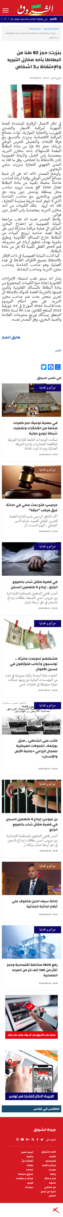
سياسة (29, 1187)
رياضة (53, 1174)
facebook (37, 1139)
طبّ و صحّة (50, 1179)
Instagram (17, 1139)
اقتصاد (52, 1157)
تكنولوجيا (51, 1161)
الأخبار (53, 19)
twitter (42, 1139)
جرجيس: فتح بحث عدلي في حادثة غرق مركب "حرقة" (32, 507)
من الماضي (50, 1187)
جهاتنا (30, 1165)
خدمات (29, 1170)
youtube (22, 1139)
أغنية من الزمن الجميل (48, 1194)
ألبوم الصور (27, 1152)
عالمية (52, 1183)
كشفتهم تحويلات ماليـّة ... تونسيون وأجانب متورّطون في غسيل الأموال (34, 663)
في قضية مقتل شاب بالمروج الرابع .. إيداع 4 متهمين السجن (34, 584)
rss (33, 1139)
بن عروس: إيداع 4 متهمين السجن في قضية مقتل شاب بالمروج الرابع (32, 824)
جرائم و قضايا (35, 29)
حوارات (52, 1170)
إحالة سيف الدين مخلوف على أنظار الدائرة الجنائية (35, 904)
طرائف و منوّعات (24, 1179)
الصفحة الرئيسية (51, 29)
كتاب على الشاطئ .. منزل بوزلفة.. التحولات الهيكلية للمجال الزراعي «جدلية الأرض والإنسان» (36, 748)
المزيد (5, 10)
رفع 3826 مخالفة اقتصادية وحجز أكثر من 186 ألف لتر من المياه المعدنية (32, 969)
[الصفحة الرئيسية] (35, 7)
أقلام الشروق (48, 1152)
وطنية (30, 1157)
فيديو (30, 1183)
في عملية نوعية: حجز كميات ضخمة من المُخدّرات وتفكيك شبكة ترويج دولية (35, 428)
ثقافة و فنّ (27, 1161)
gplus (27, 1139)
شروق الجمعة (25, 1174)
